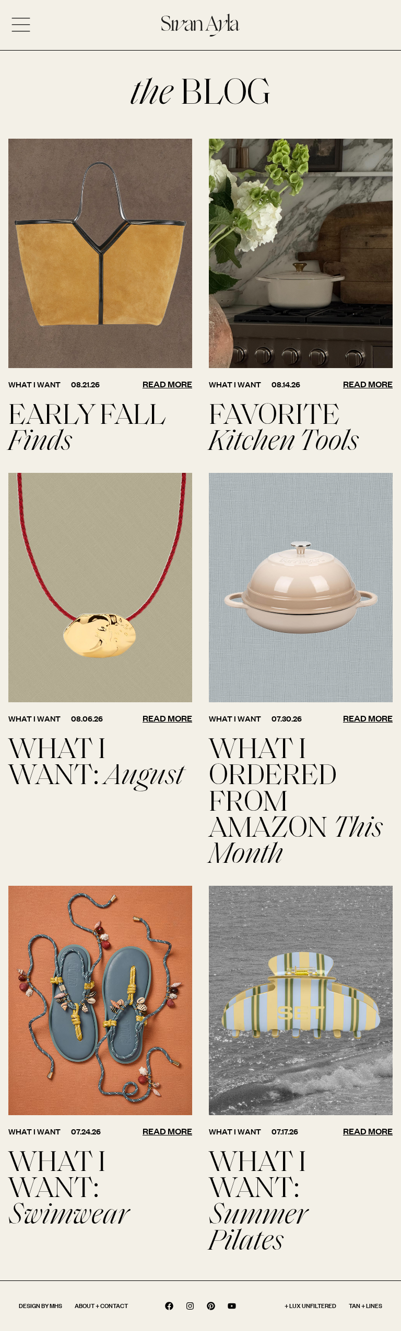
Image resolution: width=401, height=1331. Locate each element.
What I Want (34, 384)
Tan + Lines (365, 1306)
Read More (167, 383)
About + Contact (101, 1306)
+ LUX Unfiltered (310, 1306)
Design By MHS (40, 1306)
